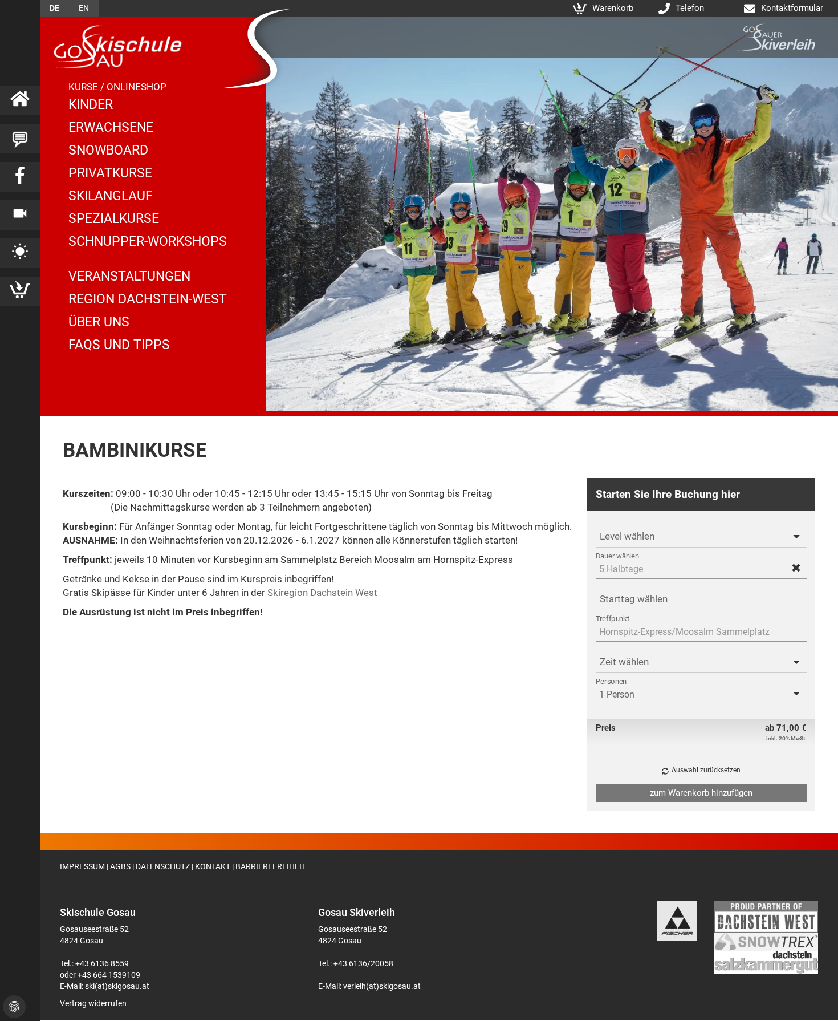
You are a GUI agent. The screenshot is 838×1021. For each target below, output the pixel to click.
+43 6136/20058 (363, 963)
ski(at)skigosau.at (117, 986)
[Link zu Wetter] (20, 253)
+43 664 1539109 (109, 974)
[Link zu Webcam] (20, 215)
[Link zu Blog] (20, 138)
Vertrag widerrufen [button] (93, 1003)
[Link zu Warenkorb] (20, 291)
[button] (796, 568)
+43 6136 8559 (102, 963)
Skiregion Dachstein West (322, 592)
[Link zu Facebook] (20, 177)
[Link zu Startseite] (20, 100)
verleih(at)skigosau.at (382, 986)
